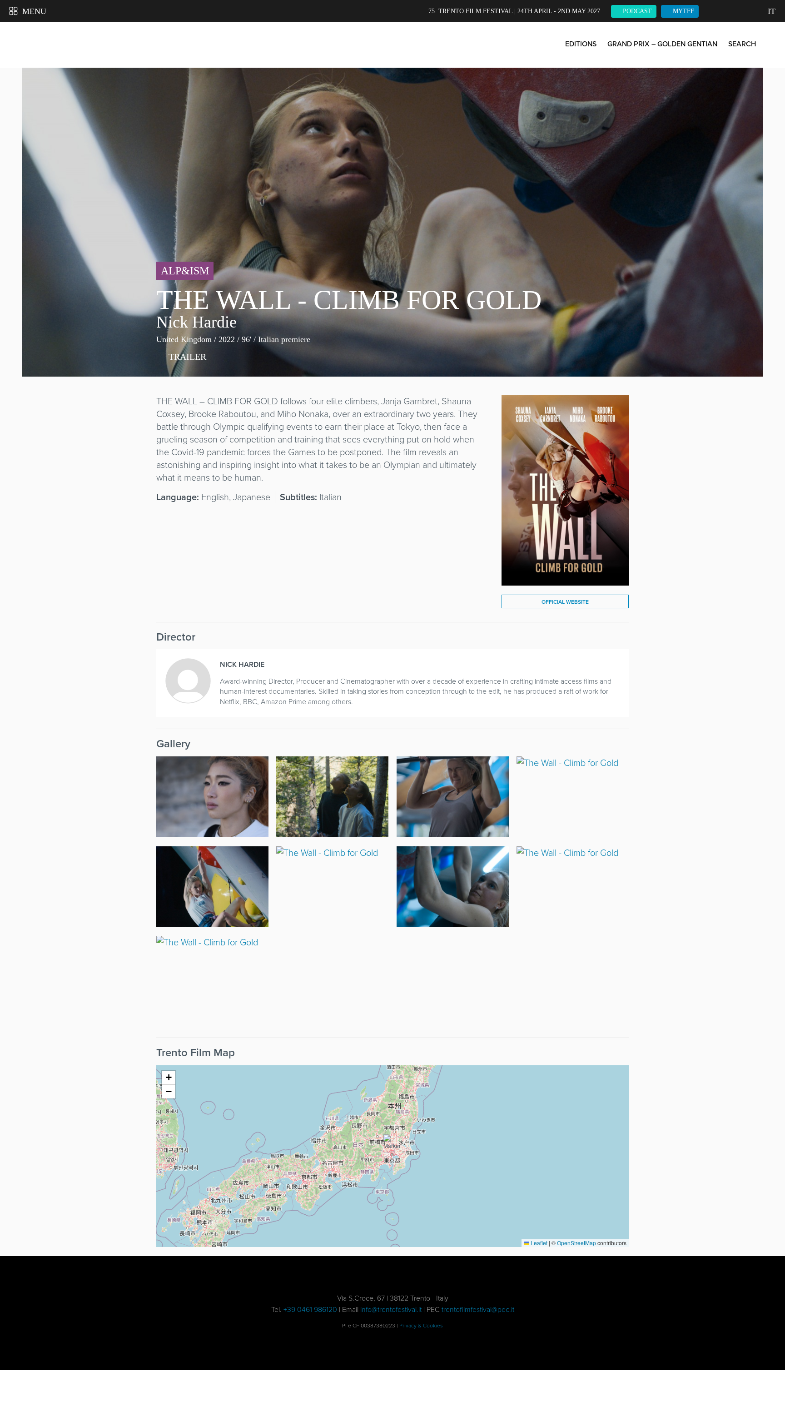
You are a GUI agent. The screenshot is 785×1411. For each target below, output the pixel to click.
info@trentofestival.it (391, 1309)
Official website (565, 602)
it (771, 11)
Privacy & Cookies (421, 1326)
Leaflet (538, 1243)
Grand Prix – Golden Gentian (662, 44)
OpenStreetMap (576, 1243)
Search (742, 44)
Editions (580, 44)
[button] (392, 1145)
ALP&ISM (185, 271)
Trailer (186, 357)
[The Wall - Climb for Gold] (565, 579)
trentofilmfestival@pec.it (478, 1309)
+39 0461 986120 (310, 1309)
